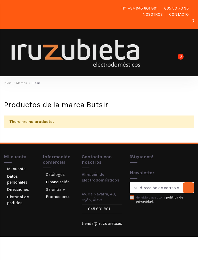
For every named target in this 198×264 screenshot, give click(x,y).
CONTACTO (179, 14)
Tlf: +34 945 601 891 (140, 8)
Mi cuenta (16, 168)
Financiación (58, 181)
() (192, 20)
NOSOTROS (153, 14)
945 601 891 (99, 208)
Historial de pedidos (18, 199)
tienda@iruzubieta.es (102, 223)
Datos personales (17, 179)
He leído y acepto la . (159, 199)
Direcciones (18, 189)
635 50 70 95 (177, 8)
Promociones (58, 196)
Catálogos (55, 174)
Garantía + (55, 189)
